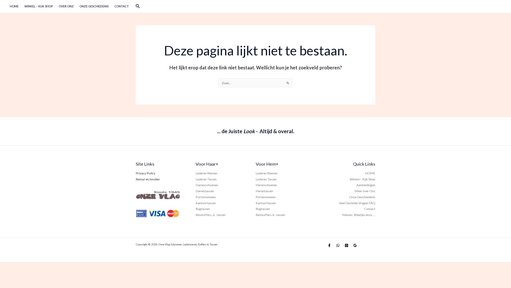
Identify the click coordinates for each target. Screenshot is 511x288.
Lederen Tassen (206, 179)
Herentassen (264, 191)
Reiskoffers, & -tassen (211, 215)
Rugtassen (203, 209)
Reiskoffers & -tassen (270, 215)
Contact (121, 6)
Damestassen (205, 191)
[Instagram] (346, 245)
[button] (138, 6)
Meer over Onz (365, 191)
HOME (14, 6)
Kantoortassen (206, 203)
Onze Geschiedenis (94, 6)
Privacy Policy (145, 173)
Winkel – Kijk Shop (38, 6)
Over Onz (66, 6)
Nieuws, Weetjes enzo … (358, 215)
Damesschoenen (207, 185)
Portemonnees (266, 197)
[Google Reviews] (355, 245)
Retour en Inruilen (148, 179)
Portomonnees (206, 197)
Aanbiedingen (365, 185)
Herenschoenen (266, 185)
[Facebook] (329, 245)
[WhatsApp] (338, 245)
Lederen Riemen (206, 173)
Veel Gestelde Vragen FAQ (357, 203)
